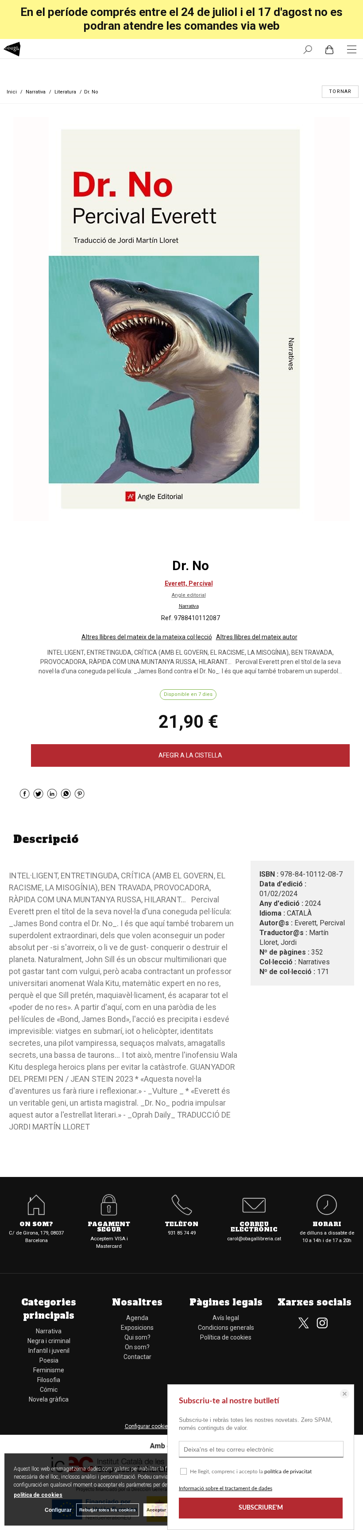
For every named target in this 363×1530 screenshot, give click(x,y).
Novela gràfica (49, 1399)
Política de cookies (225, 1337)
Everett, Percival (189, 583)
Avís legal (225, 1317)
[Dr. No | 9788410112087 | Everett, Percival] (181, 319)
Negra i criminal (48, 1340)
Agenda (137, 1317)
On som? (137, 1347)
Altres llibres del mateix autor (256, 637)
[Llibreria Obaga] (12, 50)
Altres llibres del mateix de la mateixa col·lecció (146, 637)
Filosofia (48, 1379)
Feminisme (48, 1370)
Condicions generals (226, 1327)
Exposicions (137, 1327)
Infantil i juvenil (49, 1350)
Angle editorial (189, 595)
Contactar (137, 1356)
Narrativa (189, 606)
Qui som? (137, 1337)
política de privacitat (288, 1471)
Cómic (49, 1389)
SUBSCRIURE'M (261, 1508)
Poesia (48, 1360)
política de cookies (38, 1495)
